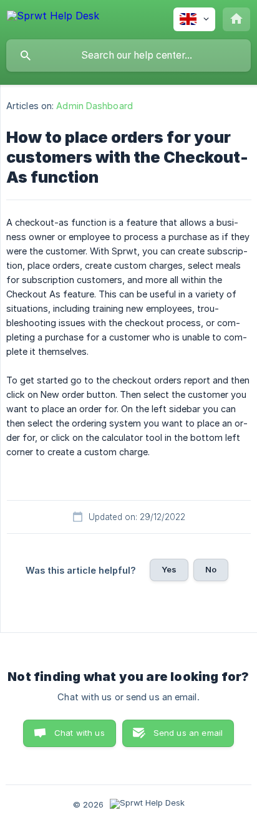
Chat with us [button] (79, 733)
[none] (53, 17)
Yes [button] (169, 569)
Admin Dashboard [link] (94, 105)
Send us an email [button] (188, 733)
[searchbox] (128, 55)
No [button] (210, 569)
